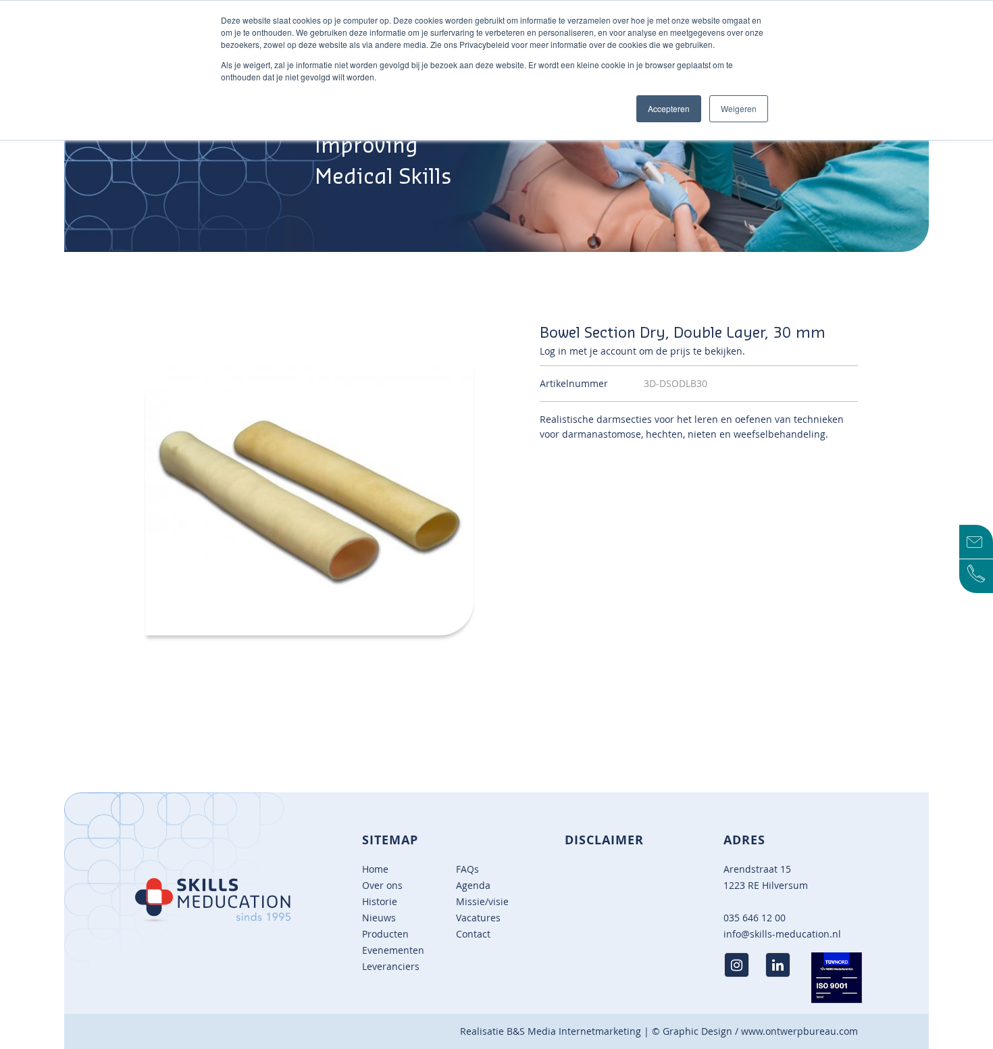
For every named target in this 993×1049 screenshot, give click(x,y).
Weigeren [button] (739, 108)
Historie (379, 901)
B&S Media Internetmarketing (574, 1031)
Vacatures (478, 917)
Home (375, 869)
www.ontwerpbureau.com (799, 1031)
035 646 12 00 (754, 917)
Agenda (473, 885)
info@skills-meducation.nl (782, 933)
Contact (473, 933)
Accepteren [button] (669, 108)
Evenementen (393, 950)
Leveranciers (390, 966)
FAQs (467, 869)
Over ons (382, 885)
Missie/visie (482, 901)
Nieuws (379, 917)
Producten (385, 933)
